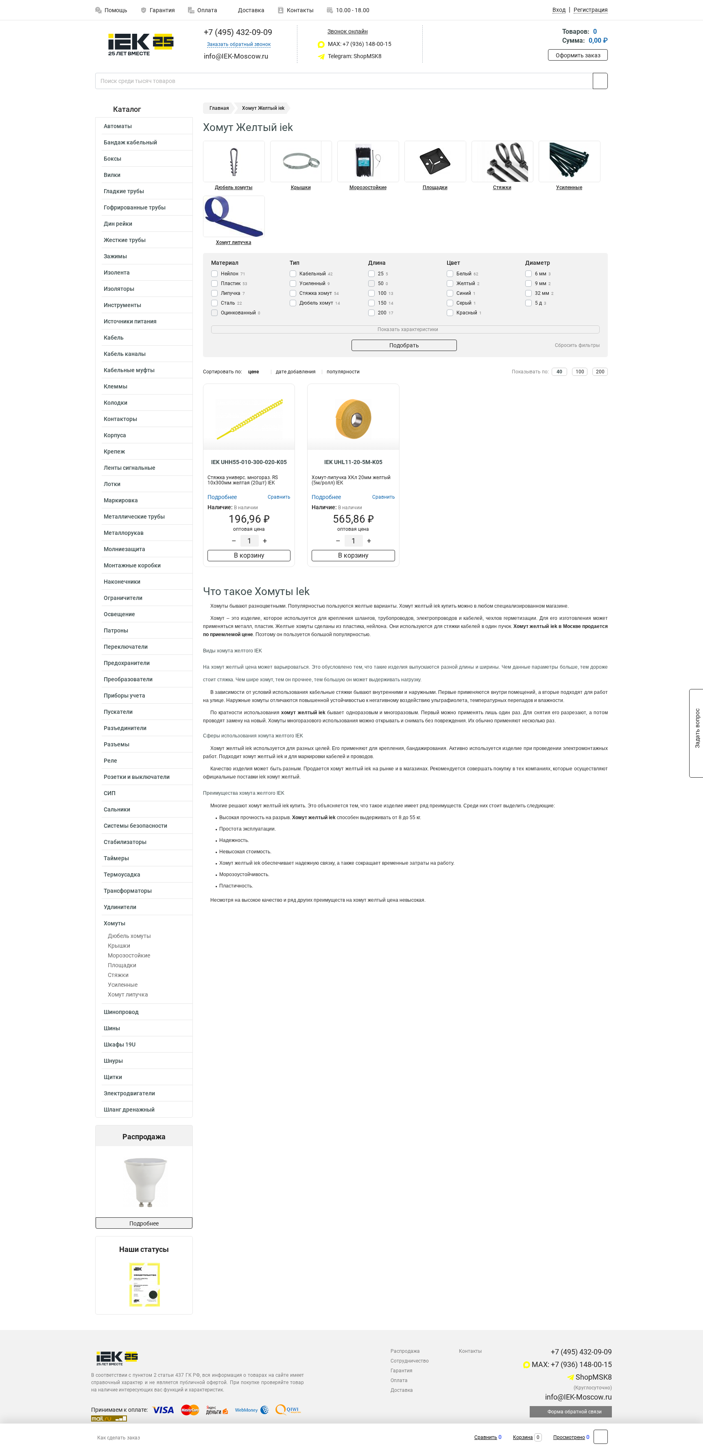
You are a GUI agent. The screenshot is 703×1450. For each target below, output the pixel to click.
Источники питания (130, 321)
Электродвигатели (129, 1093)
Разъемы (116, 744)
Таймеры (116, 858)
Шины (112, 1028)
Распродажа (405, 1351)
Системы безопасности (135, 825)
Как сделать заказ (118, 1438)
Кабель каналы (125, 354)
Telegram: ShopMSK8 (354, 56)
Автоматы (118, 126)
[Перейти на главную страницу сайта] (141, 44)
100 (385, 293)
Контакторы (120, 419)
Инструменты (122, 305)
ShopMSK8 (593, 1377)
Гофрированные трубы (135, 207)
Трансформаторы (128, 890)
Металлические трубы (134, 516)
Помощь (116, 10)
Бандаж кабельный (130, 142)
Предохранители (127, 663)
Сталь (231, 303)
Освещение (119, 614)
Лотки (112, 484)
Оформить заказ (578, 55)
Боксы (112, 158)
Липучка (233, 293)
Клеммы (115, 386)
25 (383, 274)
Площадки (122, 965)
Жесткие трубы (125, 240)
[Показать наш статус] (144, 1284)
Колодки (115, 402)
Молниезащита (124, 549)
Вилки (112, 175)
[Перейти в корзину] (553, 36)
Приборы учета (124, 695)
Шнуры (113, 1061)
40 (559, 372)
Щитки (113, 1077)
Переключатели (126, 646)
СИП (110, 793)
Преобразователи (128, 679)
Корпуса (115, 435)
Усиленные (123, 984)
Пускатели (118, 712)
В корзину (249, 555)
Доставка (250, 10)
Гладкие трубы (124, 191)
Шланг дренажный (129, 1109)
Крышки (119, 945)
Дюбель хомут (319, 303)
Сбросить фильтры (577, 345)
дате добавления (296, 372)
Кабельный (316, 274)
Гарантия (162, 10)
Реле (110, 760)
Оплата (207, 10)
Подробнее (144, 1223)
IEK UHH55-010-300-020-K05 (249, 462)
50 (383, 283)
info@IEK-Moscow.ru (578, 1397)
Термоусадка (122, 874)
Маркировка (121, 500)
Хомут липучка (128, 994)
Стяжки (118, 975)
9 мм (543, 283)
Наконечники (122, 581)
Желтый (468, 283)
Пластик (234, 283)
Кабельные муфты (129, 370)
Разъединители (125, 728)
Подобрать (404, 345)
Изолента (117, 272)
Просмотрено (569, 1437)
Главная (219, 108)
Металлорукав (124, 533)
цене (253, 372)
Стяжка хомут (319, 293)
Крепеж (114, 451)
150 (385, 303)
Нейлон (233, 274)
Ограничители (123, 598)
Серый (466, 303)
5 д (540, 303)
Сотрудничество (410, 1361)
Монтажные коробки (132, 565)
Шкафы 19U (119, 1044)
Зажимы (115, 256)
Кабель (114, 337)
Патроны (116, 630)
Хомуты (114, 923)
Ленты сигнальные (129, 467)
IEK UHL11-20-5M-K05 (353, 462)
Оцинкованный (240, 313)
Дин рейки (118, 223)
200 (385, 313)
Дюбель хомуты (129, 936)
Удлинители (120, 907)
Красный (469, 313)
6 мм (543, 274)
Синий (466, 293)
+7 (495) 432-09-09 (237, 32)
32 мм (544, 293)
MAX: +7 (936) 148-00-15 (359, 44)
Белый (467, 274)
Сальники (117, 809)
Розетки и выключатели (137, 777)
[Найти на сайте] (600, 81)
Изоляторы (119, 289)
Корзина (523, 1437)
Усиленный (314, 283)
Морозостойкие (129, 955)
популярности (343, 372)
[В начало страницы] (601, 1437)
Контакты (300, 10)
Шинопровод (121, 1012)
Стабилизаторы (125, 842)
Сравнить (485, 1437)
